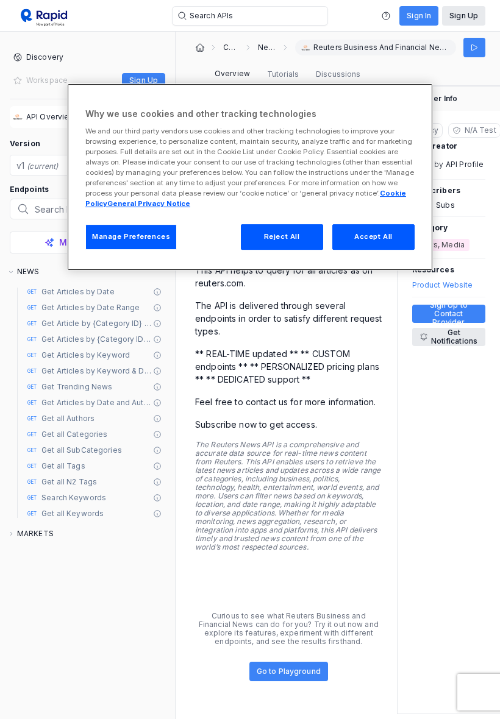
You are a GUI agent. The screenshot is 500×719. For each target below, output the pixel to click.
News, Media (267, 47)
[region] (250, 177)
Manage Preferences (131, 236)
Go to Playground (289, 671)
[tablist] (287, 74)
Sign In (419, 15)
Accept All (373, 236)
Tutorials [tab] (283, 74)
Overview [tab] (232, 73)
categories (230, 47)
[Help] (386, 16)
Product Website (442, 285)
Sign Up (463, 15)
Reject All (282, 236)
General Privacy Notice (148, 203)
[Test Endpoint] (474, 47)
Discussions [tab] (338, 74)
